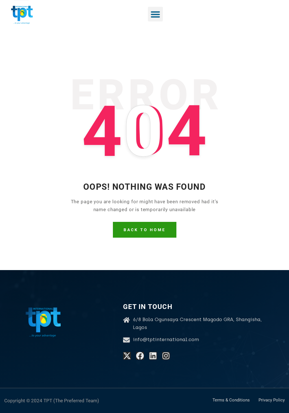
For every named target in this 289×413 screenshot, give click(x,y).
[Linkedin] (153, 356)
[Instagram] (166, 356)
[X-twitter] (127, 356)
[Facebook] (140, 356)
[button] (155, 14)
